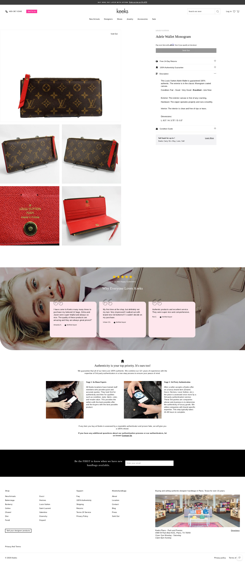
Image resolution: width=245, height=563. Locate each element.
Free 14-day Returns (168, 61)
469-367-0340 (15, 11)
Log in (229, 11)
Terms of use (234, 558)
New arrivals (10, 496)
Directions (235, 530)
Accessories (143, 19)
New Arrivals (94, 19)
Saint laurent (45, 508)
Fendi (7, 520)
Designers (108, 19)
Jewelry (130, 19)
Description (164, 74)
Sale (154, 19)
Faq (78, 496)
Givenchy (43, 516)
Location (115, 500)
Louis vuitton (44, 504)
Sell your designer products (18, 531)
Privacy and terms (13, 547)
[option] (122, 2)
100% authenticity (83, 500)
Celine (7, 508)
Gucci (41, 496)
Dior (7, 516)
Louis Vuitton (162, 31)
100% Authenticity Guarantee (171, 67)
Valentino (43, 512)
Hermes (42, 500)
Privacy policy (82, 516)
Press (114, 512)
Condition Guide (166, 129)
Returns (79, 508)
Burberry (9, 504)
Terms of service (83, 512)
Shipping (80, 504)
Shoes (119, 19)
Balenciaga (10, 500)
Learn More (209, 138)
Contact (115, 504)
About (114, 496)
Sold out (115, 516)
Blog (114, 508)
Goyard (42, 520)
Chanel (8, 512)
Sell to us (32, 11)
